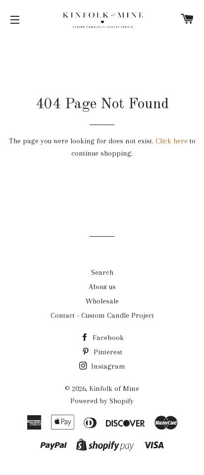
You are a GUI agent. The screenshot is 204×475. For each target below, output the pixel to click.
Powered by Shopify (102, 400)
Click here (171, 140)
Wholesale (102, 301)
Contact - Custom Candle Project (102, 315)
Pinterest (107, 351)
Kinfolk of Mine (114, 388)
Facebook (107, 337)
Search (102, 272)
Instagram (107, 366)
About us (102, 286)
